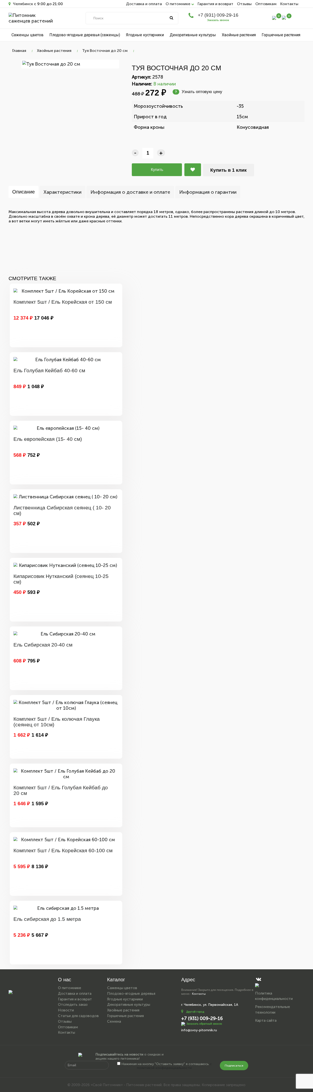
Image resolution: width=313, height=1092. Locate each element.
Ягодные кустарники (145, 35)
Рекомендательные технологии (272, 1010)
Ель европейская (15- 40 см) (47, 439)
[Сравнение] (274, 17)
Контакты (289, 3)
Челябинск (22, 3)
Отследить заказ (73, 1004)
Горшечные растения (281, 35)
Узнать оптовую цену (198, 91)
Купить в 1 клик (228, 170)
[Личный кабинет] (263, 18)
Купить (157, 170)
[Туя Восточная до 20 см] (70, 64)
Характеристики (62, 192)
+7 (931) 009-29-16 (218, 15)
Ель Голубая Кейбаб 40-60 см (49, 370)
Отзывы (244, 3)
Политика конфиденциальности (274, 996)
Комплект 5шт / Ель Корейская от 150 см (62, 302)
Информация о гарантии (207, 192)
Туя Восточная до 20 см (105, 50)
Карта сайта (266, 1020)
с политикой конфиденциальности (174, 1066)
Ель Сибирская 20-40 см (42, 645)
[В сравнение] (192, 169)
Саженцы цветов (27, 35)
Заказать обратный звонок (204, 1023)
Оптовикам (266, 3)
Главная (19, 50)
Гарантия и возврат (215, 3)
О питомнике (69, 988)
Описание (23, 191)
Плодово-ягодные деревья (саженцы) (84, 35)
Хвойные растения (239, 35)
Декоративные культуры (193, 35)
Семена (114, 1021)
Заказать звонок (218, 20)
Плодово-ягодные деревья (131, 993)
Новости (66, 1010)
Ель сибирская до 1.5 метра (47, 919)
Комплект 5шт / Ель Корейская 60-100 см (62, 850)
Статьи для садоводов (78, 1016)
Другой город (195, 1011)
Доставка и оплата (144, 3)
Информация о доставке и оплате (130, 192)
